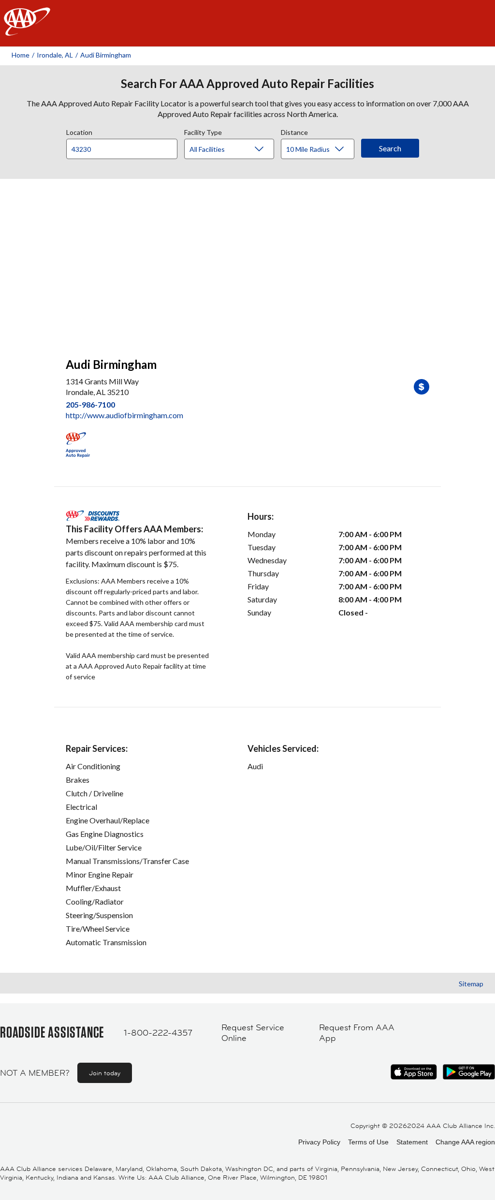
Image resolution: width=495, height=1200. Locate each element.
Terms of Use (368, 1142)
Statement (412, 1142)
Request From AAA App (356, 1033)
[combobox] (125, 146)
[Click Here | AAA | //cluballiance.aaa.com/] (27, 29)
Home (20, 55)
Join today (104, 1072)
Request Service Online (252, 1033)
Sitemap (471, 984)
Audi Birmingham (105, 55)
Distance (294, 131)
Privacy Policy (319, 1142)
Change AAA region (465, 1142)
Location (79, 131)
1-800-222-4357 (158, 1032)
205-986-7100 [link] (90, 404)
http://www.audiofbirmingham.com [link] (124, 415)
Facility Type (203, 131)
